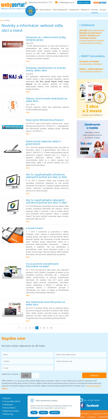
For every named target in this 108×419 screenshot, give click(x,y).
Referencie (85, 9)
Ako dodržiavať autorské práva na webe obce (45, 303)
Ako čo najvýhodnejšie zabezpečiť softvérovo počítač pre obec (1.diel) (46, 201)
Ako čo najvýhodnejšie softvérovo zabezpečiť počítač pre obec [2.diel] (46, 176)
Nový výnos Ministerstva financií (44, 120)
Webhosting (8, 414)
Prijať (34, 412)
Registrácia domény (11, 411)
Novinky (94, 9)
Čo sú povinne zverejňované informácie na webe (42, 265)
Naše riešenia (45, 9)
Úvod (1, 20)
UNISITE (105, 414)
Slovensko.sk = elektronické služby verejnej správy (46, 38)
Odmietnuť (54, 412)
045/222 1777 (47, 2)
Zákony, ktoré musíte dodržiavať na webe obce (46, 100)
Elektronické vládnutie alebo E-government (44, 143)
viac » (28, 61)
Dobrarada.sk (103, 417)
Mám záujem (83, 2)
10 (51, 328)
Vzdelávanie (74, 9)
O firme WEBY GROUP (11, 401)
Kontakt (103, 9)
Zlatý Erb (6, 398)
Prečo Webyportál (60, 9)
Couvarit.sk (91, 417)
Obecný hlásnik (9, 408)
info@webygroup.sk (66, 2)
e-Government (34, 228)
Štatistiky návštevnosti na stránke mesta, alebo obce (46, 69)
